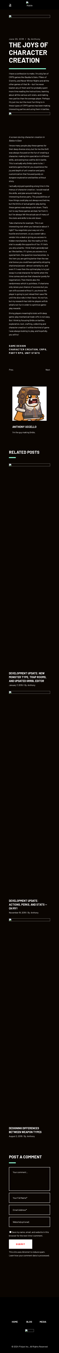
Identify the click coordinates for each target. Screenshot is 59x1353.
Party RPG (16, 353)
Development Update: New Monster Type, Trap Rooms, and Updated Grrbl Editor (27, 677)
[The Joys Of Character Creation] (29, 404)
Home (15, 1321)
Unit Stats (32, 353)
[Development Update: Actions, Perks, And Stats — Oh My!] (29, 793)
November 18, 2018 (17, 912)
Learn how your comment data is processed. (29, 1255)
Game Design (17, 345)
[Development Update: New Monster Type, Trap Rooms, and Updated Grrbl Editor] (29, 566)
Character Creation (23, 349)
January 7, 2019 (16, 685)
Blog (29, 1321)
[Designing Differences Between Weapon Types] (29, 1021)
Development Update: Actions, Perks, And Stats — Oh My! (28, 904)
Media (43, 1321)
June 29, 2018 (16, 39)
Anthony (35, 39)
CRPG (42, 349)
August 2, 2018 (15, 1136)
